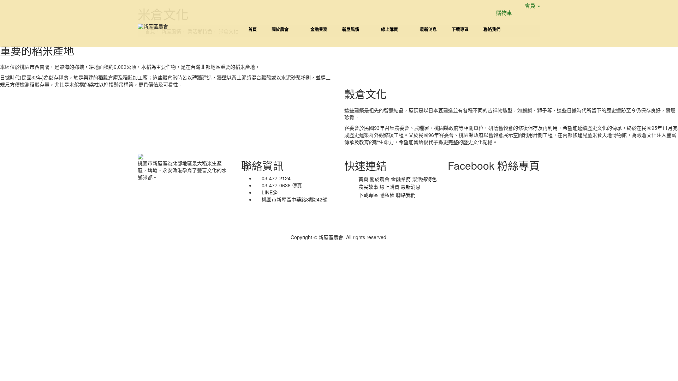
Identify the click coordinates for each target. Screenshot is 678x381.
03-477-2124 (276, 178)
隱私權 (387, 194)
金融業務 (401, 178)
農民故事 (368, 186)
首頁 (363, 178)
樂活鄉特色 (424, 178)
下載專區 (368, 194)
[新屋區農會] (153, 26)
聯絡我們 (406, 194)
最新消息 (411, 186)
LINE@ (270, 192)
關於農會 (379, 178)
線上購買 (389, 186)
